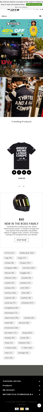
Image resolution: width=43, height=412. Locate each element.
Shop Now (21, 240)
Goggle (25, 273)
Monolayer (11, 313)
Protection (11, 328)
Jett (25, 288)
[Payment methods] (16, 409)
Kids (26, 293)
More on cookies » (21, 7)
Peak (9, 323)
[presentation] (19, 186)
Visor (9, 358)
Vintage (23, 353)
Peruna (24, 323)
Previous (2, 28)
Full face (29, 268)
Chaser (25, 263)
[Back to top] (39, 405)
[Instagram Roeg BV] (23, 370)
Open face (11, 318)
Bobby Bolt (27, 253)
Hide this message (34, 4)
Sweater (24, 343)
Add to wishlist (4, 172)
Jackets (25, 283)
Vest (8, 353)
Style (9, 343)
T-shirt (27, 348)
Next (40, 28)
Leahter (10, 298)
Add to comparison (9, 172)
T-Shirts (10, 348)
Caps (22, 258)
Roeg (27, 333)
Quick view (14, 172)
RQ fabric (11, 333)
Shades (10, 338)
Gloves (9, 273)
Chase (9, 263)
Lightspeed (21, 404)
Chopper (11, 268)
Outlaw (29, 318)
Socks (25, 338)
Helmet (10, 278)
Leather (26, 298)
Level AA (10, 303)
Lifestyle (27, 303)
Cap (8, 258)
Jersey (10, 288)
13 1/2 (9, 253)
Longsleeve (11, 308)
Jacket (9, 283)
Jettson (10, 293)
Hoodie (26, 278)
